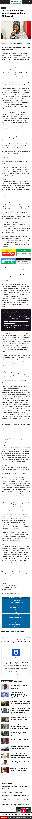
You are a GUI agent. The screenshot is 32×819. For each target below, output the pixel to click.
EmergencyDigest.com (16, 607)
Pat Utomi (22, 631)
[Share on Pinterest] (19, 814)
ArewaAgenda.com (16, 622)
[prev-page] (2, 776)
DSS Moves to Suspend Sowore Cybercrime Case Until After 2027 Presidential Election (20, 741)
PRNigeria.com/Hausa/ (16, 605)
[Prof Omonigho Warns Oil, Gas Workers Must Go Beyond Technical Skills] (5, 687)
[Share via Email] (25, 814)
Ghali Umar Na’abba (10, 631)
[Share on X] (9, 814)
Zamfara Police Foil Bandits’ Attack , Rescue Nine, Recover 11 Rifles (19, 733)
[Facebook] (14, 674)
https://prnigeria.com (16, 660)
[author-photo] (16, 656)
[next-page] (5, 776)
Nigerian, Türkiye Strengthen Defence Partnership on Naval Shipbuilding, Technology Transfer (20, 755)
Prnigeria (5, 18)
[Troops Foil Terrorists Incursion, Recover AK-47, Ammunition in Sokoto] (5, 748)
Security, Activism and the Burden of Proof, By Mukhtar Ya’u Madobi (16, 796)
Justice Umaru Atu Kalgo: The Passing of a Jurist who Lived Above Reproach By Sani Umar (19, 770)
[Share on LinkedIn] (12, 814)
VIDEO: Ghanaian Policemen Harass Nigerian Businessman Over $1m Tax (8, 641)
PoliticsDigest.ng (16, 610)
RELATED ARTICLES (7, 681)
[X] (17, 674)
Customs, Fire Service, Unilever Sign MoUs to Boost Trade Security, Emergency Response (19, 726)
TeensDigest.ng (16, 619)
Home (2, 5)
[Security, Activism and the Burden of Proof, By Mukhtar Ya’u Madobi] (5, 703)
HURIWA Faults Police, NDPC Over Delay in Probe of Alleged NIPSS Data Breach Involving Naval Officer (15, 805)
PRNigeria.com (16, 600)
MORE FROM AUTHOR (19, 681)
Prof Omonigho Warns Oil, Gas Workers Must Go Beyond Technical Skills (19, 686)
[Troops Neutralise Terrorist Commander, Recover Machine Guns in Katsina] (5, 719)
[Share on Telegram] (16, 814)
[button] (2, 2)
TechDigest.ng (16, 612)
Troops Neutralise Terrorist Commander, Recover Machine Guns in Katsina (19, 719)
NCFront (17, 631)
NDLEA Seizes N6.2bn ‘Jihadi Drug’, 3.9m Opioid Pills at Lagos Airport (16, 800)
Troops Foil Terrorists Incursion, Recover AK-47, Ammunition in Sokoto (19, 748)
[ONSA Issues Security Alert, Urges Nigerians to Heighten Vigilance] (5, 762)
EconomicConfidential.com (16, 602)
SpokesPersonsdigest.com (16, 617)
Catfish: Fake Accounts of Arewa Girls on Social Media (24, 640)
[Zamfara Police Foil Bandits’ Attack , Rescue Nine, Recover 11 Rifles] (5, 733)
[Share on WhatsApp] (2, 814)
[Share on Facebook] (6, 814)
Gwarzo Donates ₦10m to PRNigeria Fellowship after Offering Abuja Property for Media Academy (14, 791)
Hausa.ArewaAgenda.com (16, 624)
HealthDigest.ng (16, 614)
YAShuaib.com (16, 627)
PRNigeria (10, 118)
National (7, 5)
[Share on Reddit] (22, 814)
